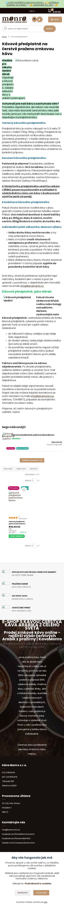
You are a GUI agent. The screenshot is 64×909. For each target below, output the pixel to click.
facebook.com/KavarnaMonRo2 (16, 838)
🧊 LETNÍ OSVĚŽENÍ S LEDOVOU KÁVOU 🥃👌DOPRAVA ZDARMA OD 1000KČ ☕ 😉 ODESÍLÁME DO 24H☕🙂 (32, 4)
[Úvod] (14, 19)
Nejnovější (8, 469)
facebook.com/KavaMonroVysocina (18, 834)
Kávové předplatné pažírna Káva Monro (33, 434)
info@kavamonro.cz (32, 286)
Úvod (4, 36)
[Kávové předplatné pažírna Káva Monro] (18, 500)
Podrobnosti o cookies (38, 883)
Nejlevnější (21, 469)
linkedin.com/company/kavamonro (18, 843)
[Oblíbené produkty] (34, 19)
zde (45, 902)
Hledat (49, 28)
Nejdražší (33, 469)
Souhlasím (41, 892)
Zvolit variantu (16, 536)
